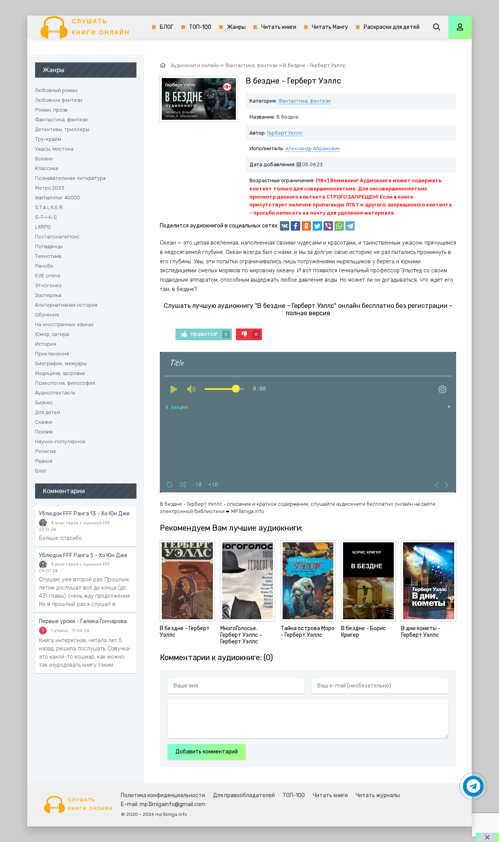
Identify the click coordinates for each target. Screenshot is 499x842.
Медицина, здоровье (60, 373)
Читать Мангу (330, 27)
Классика (46, 168)
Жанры (236, 27)
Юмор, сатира (52, 334)
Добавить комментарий (206, 751)
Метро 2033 (49, 188)
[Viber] (328, 226)
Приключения (52, 354)
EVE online (47, 276)
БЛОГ (166, 27)
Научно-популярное (60, 441)
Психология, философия (65, 383)
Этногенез (48, 285)
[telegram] (350, 226)
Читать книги (278, 27)
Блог (41, 471)
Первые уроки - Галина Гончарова (83, 621)
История (45, 344)
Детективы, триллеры (62, 129)
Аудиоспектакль (55, 393)
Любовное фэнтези (58, 100)
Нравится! (209, 334)
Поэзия (44, 432)
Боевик (44, 159)
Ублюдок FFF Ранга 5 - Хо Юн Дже (83, 555)
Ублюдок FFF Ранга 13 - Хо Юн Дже (84, 513)
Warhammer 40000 (57, 198)
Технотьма (48, 256)
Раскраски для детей (391, 27)
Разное (44, 461)
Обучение (47, 315)
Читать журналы (378, 795)
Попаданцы (49, 246)
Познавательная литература (70, 178)
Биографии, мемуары (61, 363)
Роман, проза (51, 110)
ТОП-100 (200, 27)
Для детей (47, 412)
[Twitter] (317, 226)
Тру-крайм (48, 139)
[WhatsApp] (339, 226)
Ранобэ (44, 266)
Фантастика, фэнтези (304, 101)
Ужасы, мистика (54, 149)
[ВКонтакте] (284, 226)
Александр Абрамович (312, 148)
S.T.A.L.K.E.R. (49, 207)
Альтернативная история (66, 305)
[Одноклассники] (306, 226)
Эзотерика (48, 295)
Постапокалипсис (57, 237)
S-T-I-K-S (46, 217)
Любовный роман (56, 90)
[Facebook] (295, 226)
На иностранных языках (64, 324)
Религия (45, 451)
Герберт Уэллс (285, 133)
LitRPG (43, 227)
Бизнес (44, 402)
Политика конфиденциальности (163, 795)
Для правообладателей (244, 795)
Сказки (43, 422)
